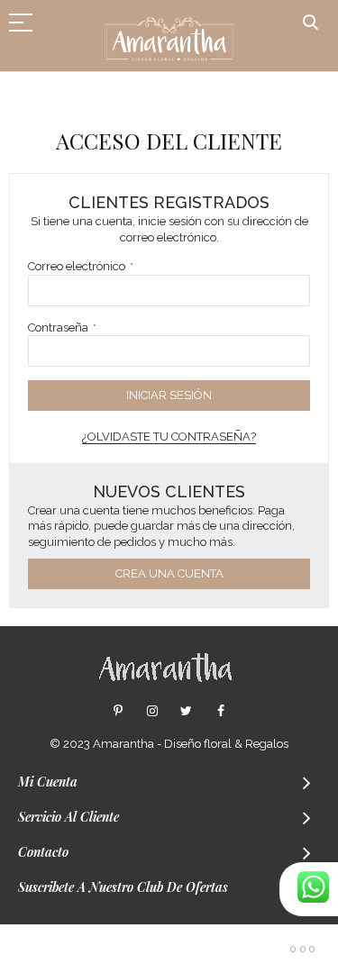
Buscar (310, 23)
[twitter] (186, 711)
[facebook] (220, 711)
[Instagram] (152, 711)
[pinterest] (117, 711)
